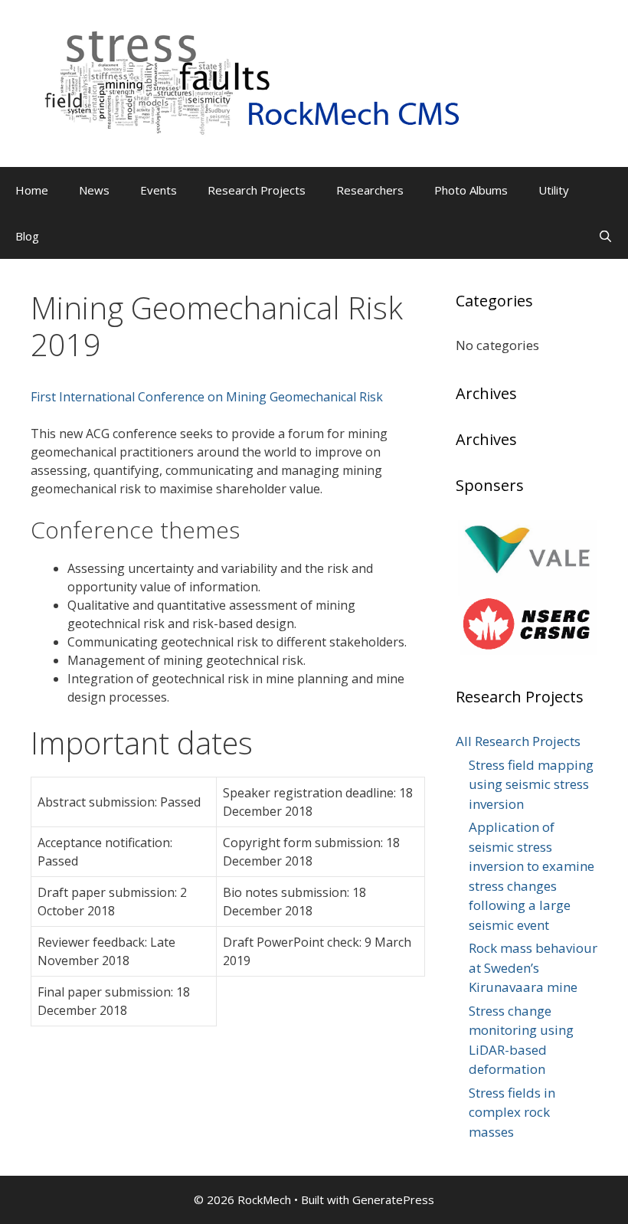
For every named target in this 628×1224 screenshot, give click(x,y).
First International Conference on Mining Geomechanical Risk (207, 396)
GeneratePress (393, 1199)
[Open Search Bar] (605, 236)
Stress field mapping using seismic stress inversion (531, 784)
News (94, 190)
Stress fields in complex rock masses (512, 1112)
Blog (27, 236)
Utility (553, 190)
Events (158, 190)
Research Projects (257, 190)
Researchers (370, 190)
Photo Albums (471, 190)
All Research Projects (518, 741)
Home (31, 190)
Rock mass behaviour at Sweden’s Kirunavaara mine (533, 967)
